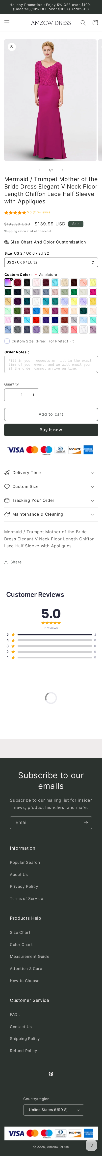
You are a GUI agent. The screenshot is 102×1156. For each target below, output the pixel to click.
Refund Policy (23, 1050)
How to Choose (25, 980)
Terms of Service (26, 898)
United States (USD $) (48, 1110)
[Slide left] (39, 170)
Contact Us (21, 1026)
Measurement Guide (29, 956)
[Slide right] (62, 170)
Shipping (10, 231)
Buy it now (51, 429)
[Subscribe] (86, 822)
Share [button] (16, 562)
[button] (7, 22)
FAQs (15, 1014)
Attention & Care (26, 968)
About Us (19, 874)
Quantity (11, 384)
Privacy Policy (24, 886)
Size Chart (20, 932)
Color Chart (21, 944)
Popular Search (25, 862)
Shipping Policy (25, 1038)
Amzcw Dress (58, 1147)
